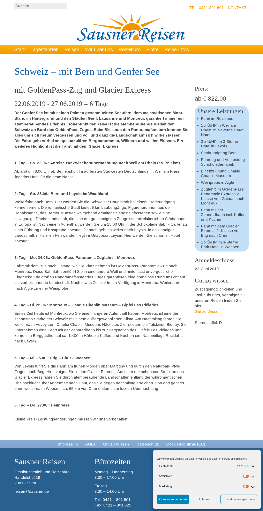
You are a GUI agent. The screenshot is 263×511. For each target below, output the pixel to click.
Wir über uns (99, 49)
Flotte (152, 49)
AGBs (90, 444)
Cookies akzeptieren (173, 499)
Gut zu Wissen (208, 311)
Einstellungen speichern (239, 499)
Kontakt (237, 8)
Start (19, 49)
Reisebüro (130, 49)
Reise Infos (176, 49)
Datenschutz (147, 444)
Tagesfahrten (44, 49)
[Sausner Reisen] (132, 29)
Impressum (68, 444)
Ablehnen (204, 499)
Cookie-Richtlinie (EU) (185, 444)
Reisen (71, 49)
